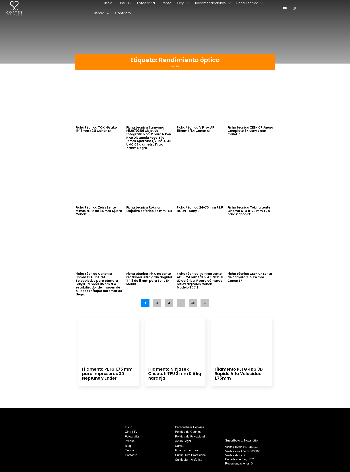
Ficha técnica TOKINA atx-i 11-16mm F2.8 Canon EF (97, 129)
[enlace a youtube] (284, 8)
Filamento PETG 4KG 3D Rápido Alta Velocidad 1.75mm (239, 373)
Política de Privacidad (190, 436)
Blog (180, 3)
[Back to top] (339, 462)
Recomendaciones (210, 3)
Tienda (98, 13)
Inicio (108, 3)
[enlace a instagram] (294, 8)
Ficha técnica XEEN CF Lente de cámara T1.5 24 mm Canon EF (250, 277)
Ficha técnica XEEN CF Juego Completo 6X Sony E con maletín (250, 130)
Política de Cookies (188, 431)
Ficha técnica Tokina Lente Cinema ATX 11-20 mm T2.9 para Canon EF (249, 210)
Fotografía (146, 3)
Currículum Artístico (188, 459)
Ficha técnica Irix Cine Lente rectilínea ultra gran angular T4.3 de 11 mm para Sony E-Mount (149, 279)
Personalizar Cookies (189, 427)
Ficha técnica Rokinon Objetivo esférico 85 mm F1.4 (149, 209)
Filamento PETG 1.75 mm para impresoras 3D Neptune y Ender (107, 373)
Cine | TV (125, 3)
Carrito (179, 446)
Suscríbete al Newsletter (242, 440)
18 (193, 303)
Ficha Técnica (247, 3)
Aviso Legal (183, 441)
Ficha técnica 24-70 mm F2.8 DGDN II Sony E (200, 209)
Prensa (166, 3)
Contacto (123, 13)
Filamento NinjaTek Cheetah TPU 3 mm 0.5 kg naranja (174, 373)
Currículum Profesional (190, 455)
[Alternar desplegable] (188, 3)
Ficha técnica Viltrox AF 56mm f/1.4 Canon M (195, 129)
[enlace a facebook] (239, 433)
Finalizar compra (186, 450)
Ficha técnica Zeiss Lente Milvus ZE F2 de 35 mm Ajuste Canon (99, 210)
